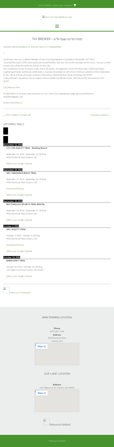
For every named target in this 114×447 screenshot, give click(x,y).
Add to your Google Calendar (19, 163)
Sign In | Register (44, 5)
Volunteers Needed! (100, 115)
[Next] (5, 139)
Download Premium (15, 188)
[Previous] (5, 131)
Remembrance (16, 102)
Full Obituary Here (11, 87)
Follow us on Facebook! (20, 292)
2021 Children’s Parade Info (17, 115)
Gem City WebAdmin (50, 47)
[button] (57, 26)
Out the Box (61, 441)
